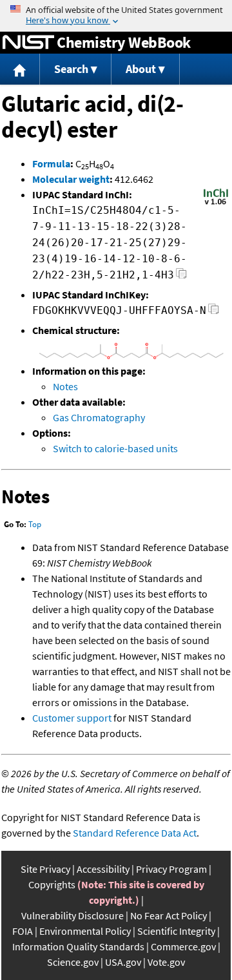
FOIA (22, 930)
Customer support (71, 717)
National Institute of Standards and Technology (28, 42)
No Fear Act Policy (168, 915)
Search (71, 68)
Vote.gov (166, 961)
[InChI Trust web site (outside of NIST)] (216, 203)
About (141, 68)
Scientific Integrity (176, 930)
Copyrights (51, 884)
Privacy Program (171, 868)
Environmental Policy (85, 930)
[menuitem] (20, 69)
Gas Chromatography (99, 417)
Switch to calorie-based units (115, 448)
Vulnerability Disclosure (72, 915)
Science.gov (73, 961)
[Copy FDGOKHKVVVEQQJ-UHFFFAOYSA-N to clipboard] (213, 312)
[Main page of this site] (20, 69)
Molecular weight (71, 178)
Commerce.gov (183, 946)
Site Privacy (45, 868)
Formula (51, 163)
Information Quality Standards (78, 946)
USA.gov (123, 961)
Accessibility (103, 868)
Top (34, 524)
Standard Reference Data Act (135, 832)
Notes (65, 386)
